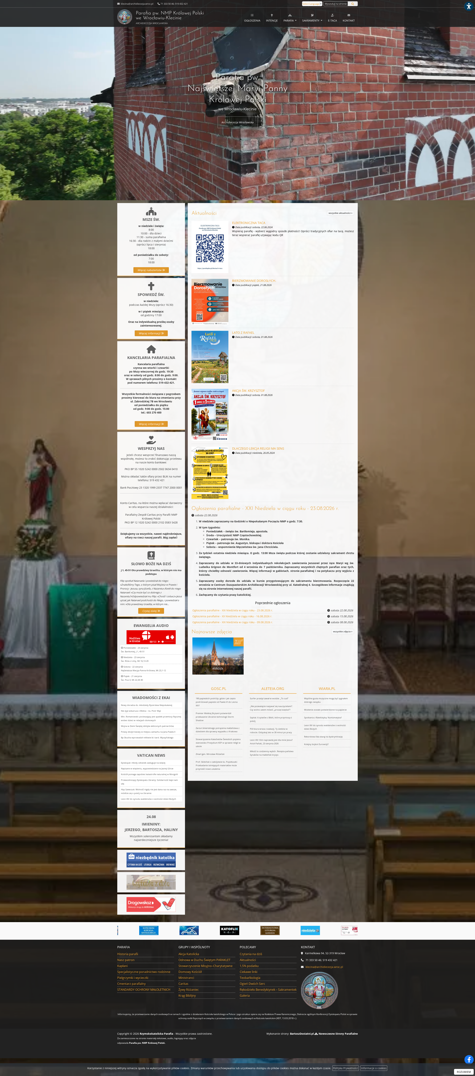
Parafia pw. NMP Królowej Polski (170, 18)
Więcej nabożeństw (149, 270)
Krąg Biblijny (187, 995)
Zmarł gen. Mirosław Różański (210, 754)
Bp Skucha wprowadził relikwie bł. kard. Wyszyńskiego (147, 737)
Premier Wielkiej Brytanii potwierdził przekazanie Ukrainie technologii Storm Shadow (215, 717)
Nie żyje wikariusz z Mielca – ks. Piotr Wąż (141, 710)
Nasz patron (126, 960)
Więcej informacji (150, 333)
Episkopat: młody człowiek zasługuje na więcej (143, 762)
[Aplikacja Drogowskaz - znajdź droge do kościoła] (151, 904)
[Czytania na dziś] (151, 882)
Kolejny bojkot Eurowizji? (316, 744)
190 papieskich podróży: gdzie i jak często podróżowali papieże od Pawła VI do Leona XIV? (217, 702)
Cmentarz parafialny (131, 984)
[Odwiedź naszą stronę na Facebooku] (469, 1059)
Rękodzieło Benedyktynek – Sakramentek (268, 990)
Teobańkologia (250, 978)
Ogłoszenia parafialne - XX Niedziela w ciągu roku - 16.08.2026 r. (232, 616)
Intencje (272, 20)
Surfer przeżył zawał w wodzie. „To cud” (269, 698)
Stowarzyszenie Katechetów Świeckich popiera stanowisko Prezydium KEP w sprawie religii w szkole (218, 743)
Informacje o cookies (373, 1068)
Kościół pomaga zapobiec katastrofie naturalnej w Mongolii (149, 774)
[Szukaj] (353, 3)
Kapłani (122, 966)
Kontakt (349, 20)
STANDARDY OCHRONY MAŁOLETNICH (143, 990)
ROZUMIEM (464, 1072)
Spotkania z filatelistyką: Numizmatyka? (323, 717)
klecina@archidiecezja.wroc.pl (136, 3)
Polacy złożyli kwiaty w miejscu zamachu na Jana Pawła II (148, 731)
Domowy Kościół (190, 972)
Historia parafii (127, 954)
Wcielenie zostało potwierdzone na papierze (325, 709)
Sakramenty (311, 20)
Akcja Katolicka (188, 954)
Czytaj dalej (149, 611)
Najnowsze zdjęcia (211, 632)
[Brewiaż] (140, 930)
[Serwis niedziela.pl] (180, 930)
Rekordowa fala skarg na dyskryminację (323, 736)
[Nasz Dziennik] (341, 930)
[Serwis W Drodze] (261, 930)
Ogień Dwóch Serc (252, 984)
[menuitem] (252, 17)
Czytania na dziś (251, 954)
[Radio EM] (220, 930)
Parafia (289, 20)
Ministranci (186, 978)
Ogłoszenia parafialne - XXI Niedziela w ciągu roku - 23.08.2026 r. (265, 508)
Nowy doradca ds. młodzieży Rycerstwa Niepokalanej (146, 705)
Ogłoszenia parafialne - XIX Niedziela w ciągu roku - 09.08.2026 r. (232, 622)
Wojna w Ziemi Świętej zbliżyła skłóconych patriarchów (147, 726)
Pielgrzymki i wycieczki (132, 978)
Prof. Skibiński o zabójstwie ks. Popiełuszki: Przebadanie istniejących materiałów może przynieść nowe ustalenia (217, 765)
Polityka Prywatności (345, 1068)
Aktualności (204, 213)
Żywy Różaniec (188, 990)
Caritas (183, 984)
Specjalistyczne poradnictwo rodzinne (143, 972)
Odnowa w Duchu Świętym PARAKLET (204, 960)
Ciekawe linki (248, 972)
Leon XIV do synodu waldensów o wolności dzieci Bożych (148, 798)
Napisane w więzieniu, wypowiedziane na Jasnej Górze (147, 768)
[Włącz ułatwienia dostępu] (468, 6)
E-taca (332, 20)
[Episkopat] (301, 930)
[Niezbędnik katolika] (151, 859)
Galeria (245, 995)
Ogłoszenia (252, 20)
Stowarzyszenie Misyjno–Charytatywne (205, 966)
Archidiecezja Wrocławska (238, 122)
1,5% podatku (249, 966)
